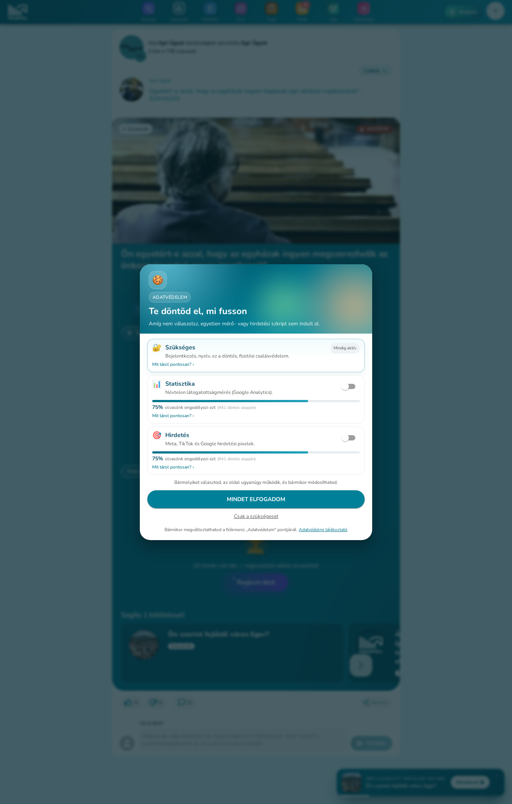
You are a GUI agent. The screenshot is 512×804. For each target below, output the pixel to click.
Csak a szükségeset (256, 516)
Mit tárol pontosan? (173, 364)
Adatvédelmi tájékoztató (323, 529)
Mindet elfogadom (256, 499)
